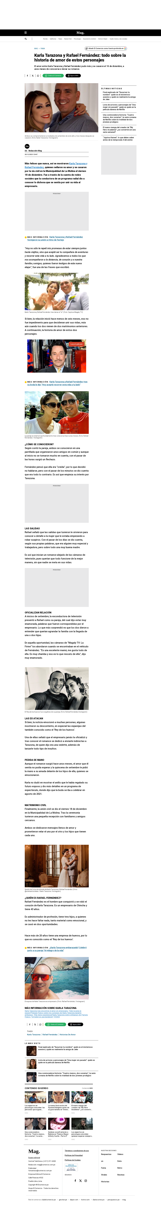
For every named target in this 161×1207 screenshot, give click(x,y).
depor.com (74, 1200)
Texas (60, 39)
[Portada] (34, 1155)
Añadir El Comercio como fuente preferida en (106, 48)
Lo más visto (33, 1043)
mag (124, 1200)
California (53, 39)
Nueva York (68, 39)
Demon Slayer (102, 39)
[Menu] (27, 32)
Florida (45, 39)
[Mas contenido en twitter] (80, 1180)
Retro (119, 1168)
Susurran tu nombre (89, 39)
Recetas (120, 1175)
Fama (103, 1168)
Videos (120, 1154)
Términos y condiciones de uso (77, 1151)
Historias (105, 1181)
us (102, 1161)
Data (119, 1161)
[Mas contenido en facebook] (75, 1180)
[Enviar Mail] (26, 151)
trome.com (85, 1200)
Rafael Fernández (50, 1034)
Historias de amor (68, 1034)
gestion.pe (63, 1200)
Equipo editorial (34, 1158)
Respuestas (106, 1154)
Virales (104, 1175)
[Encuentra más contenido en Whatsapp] (38, 75)
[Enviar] (26, 39)
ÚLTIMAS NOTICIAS (111, 89)
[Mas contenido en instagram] (85, 1180)
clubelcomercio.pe (48, 1200)
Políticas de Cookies (73, 1160)
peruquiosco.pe (114, 1200)
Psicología (77, 39)
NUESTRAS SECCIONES (108, 1150)
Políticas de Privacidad (74, 1155)
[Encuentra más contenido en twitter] (32, 75)
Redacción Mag (35, 151)
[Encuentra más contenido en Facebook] (27, 75)
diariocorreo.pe (99, 1200)
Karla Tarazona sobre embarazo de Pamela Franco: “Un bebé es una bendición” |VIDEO (56, 1016)
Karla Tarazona (33, 1034)
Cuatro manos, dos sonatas (118, 39)
